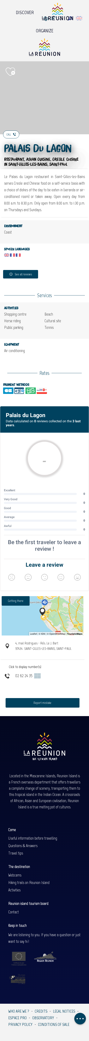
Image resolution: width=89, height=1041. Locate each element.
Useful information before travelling (32, 838)
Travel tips (15, 853)
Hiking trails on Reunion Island (28, 882)
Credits (41, 1011)
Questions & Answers (22, 846)
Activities (14, 890)
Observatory (43, 1018)
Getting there (15, 601)
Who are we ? (18, 1011)
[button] (70, 18)
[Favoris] (61, 18)
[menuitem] (25, 11)
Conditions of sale (53, 1024)
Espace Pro (17, 1018)
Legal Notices (64, 1011)
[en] (79, 18)
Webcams (14, 875)
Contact (13, 912)
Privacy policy (20, 1024)
